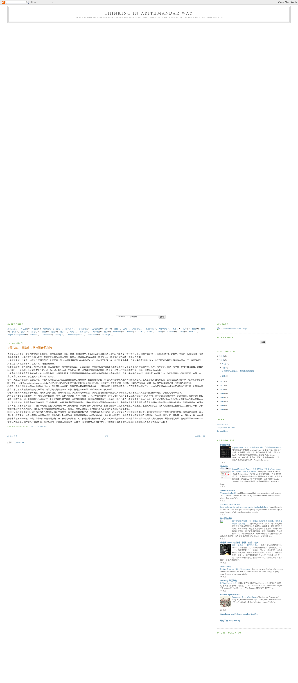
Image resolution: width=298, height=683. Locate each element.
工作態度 (11, 328)
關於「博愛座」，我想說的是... (245, 545)
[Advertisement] (149, 676)
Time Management (74, 334)
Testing (58, 334)
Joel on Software (227, 490)
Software (46, 334)
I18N (160, 331)
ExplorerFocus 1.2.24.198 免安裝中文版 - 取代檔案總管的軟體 (256, 447)
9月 (223, 367)
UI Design (106, 334)
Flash (140, 331)
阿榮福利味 (225, 444)
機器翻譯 (83, 331)
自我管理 (83, 328)
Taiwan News (222, 430)
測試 (23, 331)
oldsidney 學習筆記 (228, 580)
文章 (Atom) (19, 442)
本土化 (35, 328)
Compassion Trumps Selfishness (244, 597)
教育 (185, 328)
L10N (181, 331)
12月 (224, 363)
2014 (221, 356)
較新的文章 (12, 436)
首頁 (106, 436)
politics (192, 331)
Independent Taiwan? (226, 427)
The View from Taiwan (230, 504)
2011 (221, 385)
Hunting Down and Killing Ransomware (235, 569)
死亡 (58, 328)
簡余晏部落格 (226, 518)
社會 (116, 328)
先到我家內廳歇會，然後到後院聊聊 (29, 347)
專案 (174, 328)
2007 (221, 401)
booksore (117, 331)
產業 (203, 328)
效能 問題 (150, 328)
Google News (222, 423)
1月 (223, 376)
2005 (221, 409)
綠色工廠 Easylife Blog (230, 620)
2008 (221, 397)
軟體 (14, 331)
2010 (221, 389)
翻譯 (106, 331)
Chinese (129, 331)
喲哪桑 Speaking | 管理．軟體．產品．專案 (239, 542)
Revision (34, 334)
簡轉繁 (96, 331)
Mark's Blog (225, 566)
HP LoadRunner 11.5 (228, 583)
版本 (107, 328)
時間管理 (163, 328)
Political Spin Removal (230, 594)
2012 (221, 381)
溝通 (44, 331)
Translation (92, 334)
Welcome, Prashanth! (228, 493)
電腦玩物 (224, 466)
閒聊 (34, 331)
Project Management (16, 334)
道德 (53, 331)
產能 (194, 328)
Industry (170, 331)
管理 (72, 331)
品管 (125, 328)
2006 (221, 405)
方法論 (24, 328)
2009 (221, 393)
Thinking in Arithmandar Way (149, 13)
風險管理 (136, 328)
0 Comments (41, 426)
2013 (221, 360)
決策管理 (96, 328)
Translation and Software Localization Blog (239, 613)
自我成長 (69, 328)
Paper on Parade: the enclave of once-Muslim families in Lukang (244, 507)
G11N (150, 331)
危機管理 (47, 328)
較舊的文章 (200, 436)
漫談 (62, 331)
